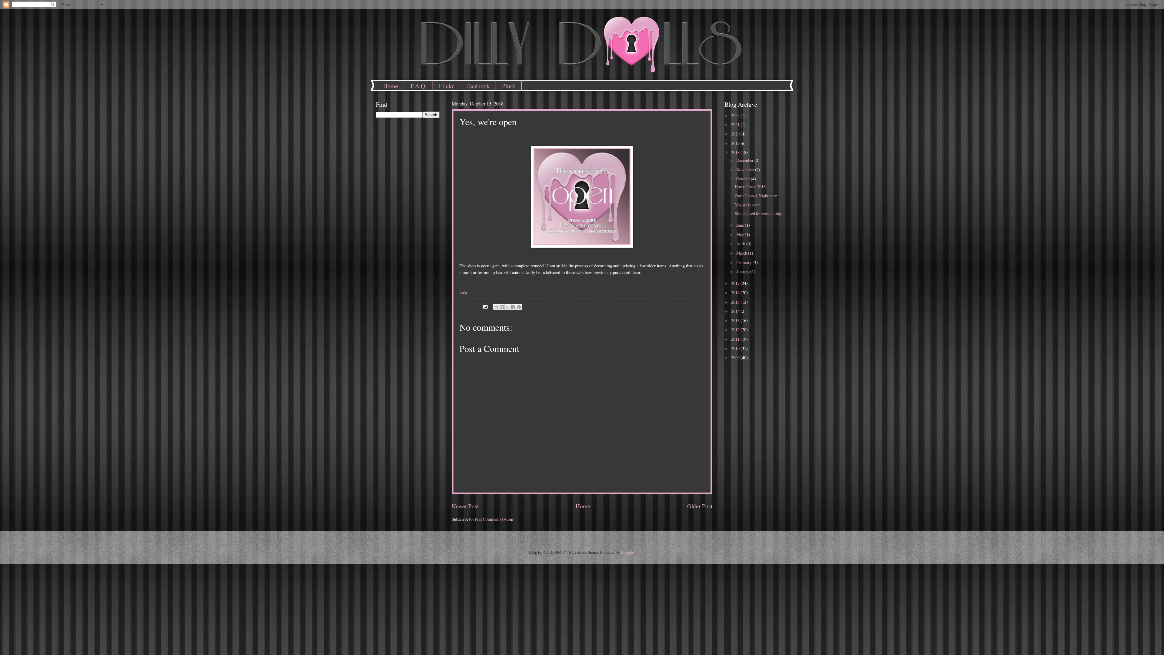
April (741, 243)
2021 (736, 124)
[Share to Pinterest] (519, 307)
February (744, 262)
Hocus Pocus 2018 (750, 186)
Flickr (446, 86)
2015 (736, 302)
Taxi (463, 292)
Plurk (508, 86)
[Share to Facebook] (513, 307)
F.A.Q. (418, 86)
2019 (736, 143)
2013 (736, 320)
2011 (736, 339)
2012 (736, 330)
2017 (736, 283)
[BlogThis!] (502, 307)
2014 (736, 311)
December (745, 160)
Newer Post (465, 506)
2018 (736, 152)
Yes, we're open (748, 205)
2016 (736, 293)
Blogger (627, 552)
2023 (736, 115)
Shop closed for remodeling (758, 213)
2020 (736, 134)
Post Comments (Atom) (495, 519)
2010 (736, 348)
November (745, 169)
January (743, 271)
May (740, 234)
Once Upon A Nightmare (756, 196)
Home (390, 86)
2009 (736, 357)
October (743, 179)
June (740, 225)
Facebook (478, 86)
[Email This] (496, 307)
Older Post (699, 506)
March (742, 253)
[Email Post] (484, 306)
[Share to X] (507, 307)
